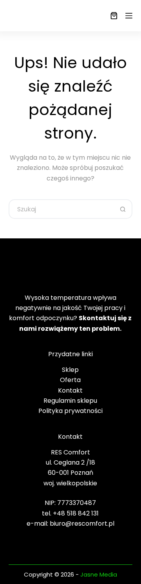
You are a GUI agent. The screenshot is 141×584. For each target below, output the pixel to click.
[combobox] (61, 209)
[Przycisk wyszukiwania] (123, 209)
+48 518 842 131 (76, 513)
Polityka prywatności (70, 410)
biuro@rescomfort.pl (82, 523)
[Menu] (128, 15)
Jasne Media (98, 574)
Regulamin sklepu (70, 400)
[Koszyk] (112, 15)
